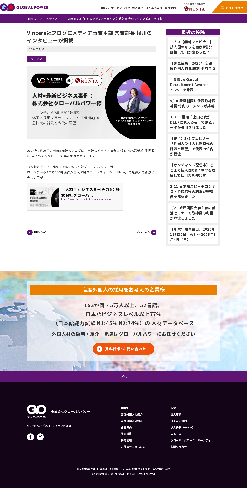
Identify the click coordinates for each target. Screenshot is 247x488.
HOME (105, 8)
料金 (127, 8)
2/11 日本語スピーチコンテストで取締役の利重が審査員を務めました (193, 191)
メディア (36, 59)
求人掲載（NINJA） (183, 427)
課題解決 (126, 434)
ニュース (176, 434)
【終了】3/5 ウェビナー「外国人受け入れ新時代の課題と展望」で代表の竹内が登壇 (192, 146)
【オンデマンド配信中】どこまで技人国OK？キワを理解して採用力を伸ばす (192, 170)
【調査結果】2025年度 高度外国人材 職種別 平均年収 (192, 66)
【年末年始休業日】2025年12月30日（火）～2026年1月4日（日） (193, 234)
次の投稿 (143, 231)
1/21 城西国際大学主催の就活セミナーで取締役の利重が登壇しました (193, 212)
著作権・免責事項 (109, 469)
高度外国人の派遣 (132, 421)
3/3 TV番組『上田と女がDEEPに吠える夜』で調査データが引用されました (193, 122)
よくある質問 (154, 8)
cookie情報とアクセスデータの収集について (146, 469)
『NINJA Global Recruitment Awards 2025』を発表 (189, 84)
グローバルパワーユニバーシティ (191, 440)
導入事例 (138, 8)
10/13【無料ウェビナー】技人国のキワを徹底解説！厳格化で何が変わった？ (192, 47)
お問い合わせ (234, 8)
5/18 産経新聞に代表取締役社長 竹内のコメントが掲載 (193, 103)
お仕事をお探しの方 (133, 446)
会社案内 (170, 8)
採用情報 (126, 440)
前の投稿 (40, 231)
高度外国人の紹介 (132, 414)
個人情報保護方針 (86, 469)
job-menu (194, 7)
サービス (117, 8)
